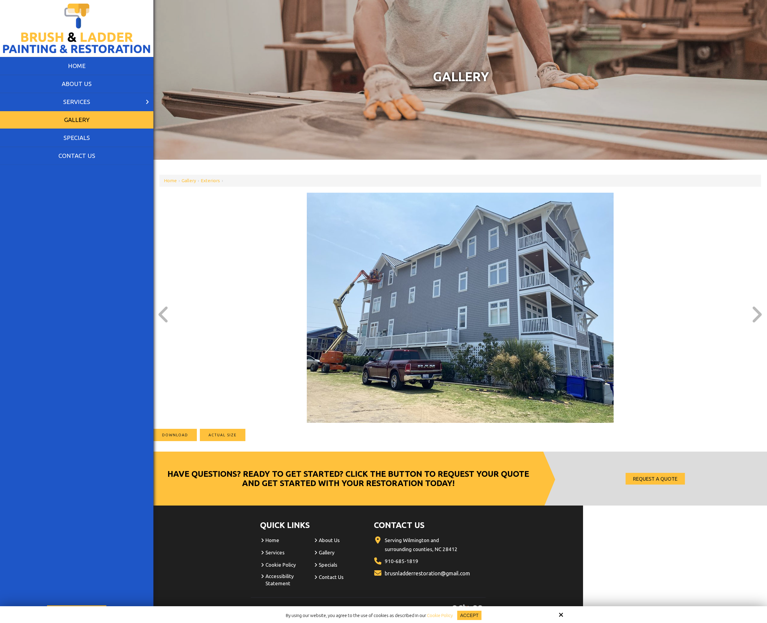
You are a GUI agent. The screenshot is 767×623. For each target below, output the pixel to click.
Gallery (189, 180)
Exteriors (210, 180)
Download (175, 435)
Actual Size (223, 435)
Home (170, 180)
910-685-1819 (401, 561)
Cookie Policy (440, 615)
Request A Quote (655, 479)
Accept (469, 615)
